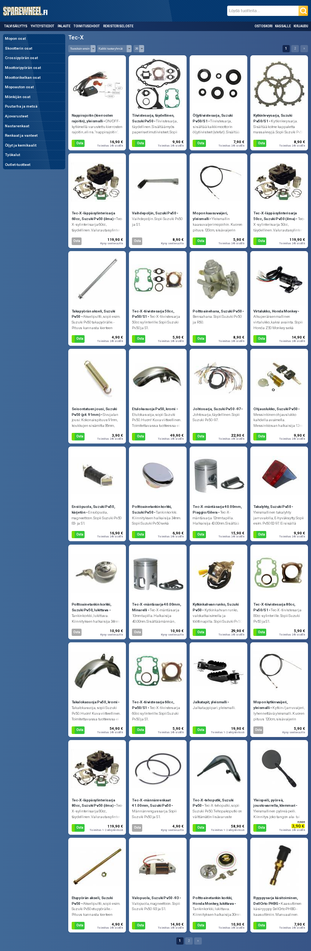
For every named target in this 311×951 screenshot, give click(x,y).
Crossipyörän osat (21, 58)
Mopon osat (15, 38)
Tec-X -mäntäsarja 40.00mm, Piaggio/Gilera (217, 509)
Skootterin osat (18, 48)
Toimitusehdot (87, 26)
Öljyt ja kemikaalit (20, 145)
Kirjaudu (301, 26)
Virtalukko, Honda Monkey (275, 311)
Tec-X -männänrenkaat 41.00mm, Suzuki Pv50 (151, 803)
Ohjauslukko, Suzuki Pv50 (275, 409)
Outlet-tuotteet (17, 164)
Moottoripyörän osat (23, 68)
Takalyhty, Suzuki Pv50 (272, 506)
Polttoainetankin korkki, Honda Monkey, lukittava (213, 901)
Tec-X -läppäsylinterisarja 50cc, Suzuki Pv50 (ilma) (275, 216)
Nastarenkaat (17, 126)
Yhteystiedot (42, 26)
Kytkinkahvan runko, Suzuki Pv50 (216, 607)
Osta (79, 143)
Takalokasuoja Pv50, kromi (95, 702)
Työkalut (12, 155)
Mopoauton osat (19, 87)
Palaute (64, 26)
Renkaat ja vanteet (21, 135)
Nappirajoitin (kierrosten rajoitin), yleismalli (92, 118)
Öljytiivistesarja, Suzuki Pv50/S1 (212, 118)
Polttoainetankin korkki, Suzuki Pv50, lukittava (92, 607)
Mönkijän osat (17, 97)
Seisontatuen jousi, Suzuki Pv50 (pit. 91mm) (94, 412)
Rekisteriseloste (118, 26)
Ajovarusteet (16, 116)
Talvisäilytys (15, 26)
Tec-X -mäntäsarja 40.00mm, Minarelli (156, 607)
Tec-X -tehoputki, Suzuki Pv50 (213, 803)
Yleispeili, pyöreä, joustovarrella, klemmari (274, 803)
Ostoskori (263, 26)
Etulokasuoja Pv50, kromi (154, 409)
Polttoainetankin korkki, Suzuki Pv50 (152, 509)
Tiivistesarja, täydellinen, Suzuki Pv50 (153, 118)
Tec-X (75, 37)
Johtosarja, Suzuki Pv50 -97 (216, 409)
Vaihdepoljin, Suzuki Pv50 (154, 213)
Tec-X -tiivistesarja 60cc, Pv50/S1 (153, 705)
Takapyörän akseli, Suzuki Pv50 (93, 314)
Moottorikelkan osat (23, 77)
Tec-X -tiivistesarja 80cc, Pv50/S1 (274, 607)
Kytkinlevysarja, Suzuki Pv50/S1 (272, 118)
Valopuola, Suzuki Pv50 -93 (155, 898)
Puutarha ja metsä (21, 106)
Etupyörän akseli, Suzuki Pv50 (92, 901)
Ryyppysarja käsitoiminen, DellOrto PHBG (275, 901)
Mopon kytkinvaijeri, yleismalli (270, 705)
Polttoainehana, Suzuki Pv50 (217, 311)
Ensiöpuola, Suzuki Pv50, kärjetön (93, 509)
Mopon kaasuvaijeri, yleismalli (210, 216)
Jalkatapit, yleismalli (210, 702)
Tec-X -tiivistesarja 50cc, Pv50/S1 (153, 314)
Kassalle (283, 26)
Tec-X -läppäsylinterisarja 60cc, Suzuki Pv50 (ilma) (93, 216)
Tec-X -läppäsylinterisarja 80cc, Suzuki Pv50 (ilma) (93, 803)
